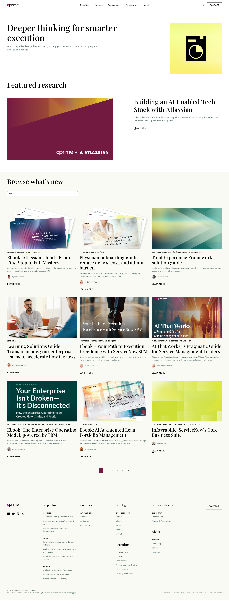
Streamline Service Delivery (55, 579)
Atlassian (83, 517)
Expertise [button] (84, 5)
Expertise (50, 505)
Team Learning (122, 569)
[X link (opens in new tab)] (22, 514)
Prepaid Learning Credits (126, 565)
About (156, 532)
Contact (214, 5)
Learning (122, 545)
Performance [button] (132, 5)
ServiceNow (85, 521)
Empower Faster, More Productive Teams (58, 557)
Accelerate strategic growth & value (58, 517)
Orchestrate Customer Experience (57, 570)
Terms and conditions (170, 593)
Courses (119, 556)
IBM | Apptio (85, 525)
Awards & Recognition (161, 521)
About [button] (146, 5)
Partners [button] (98, 5)
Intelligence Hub (124, 513)
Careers (155, 548)
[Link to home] (13, 5)
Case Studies (157, 517)
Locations (156, 552)
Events (118, 529)
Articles (119, 517)
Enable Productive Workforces (56, 574)
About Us (156, 540)
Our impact (157, 513)
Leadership (156, 543)
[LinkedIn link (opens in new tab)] (18, 514)
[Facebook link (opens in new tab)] (8, 514)
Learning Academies (124, 573)
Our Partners (86, 513)
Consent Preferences (213, 593)
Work (45, 538)
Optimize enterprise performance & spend (58, 522)
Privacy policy (186, 593)
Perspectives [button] (114, 5)
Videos (119, 525)
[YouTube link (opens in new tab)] (13, 514)
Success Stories (162, 505)
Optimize (47, 513)
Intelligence (124, 505)
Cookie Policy (198, 593)
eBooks (119, 521)
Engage (46, 566)
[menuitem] (214, 5)
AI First (119, 534)
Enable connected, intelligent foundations (56, 529)
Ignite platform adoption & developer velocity (59, 543)
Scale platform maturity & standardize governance (60, 550)
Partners (86, 505)
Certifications (121, 561)
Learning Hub (122, 553)
